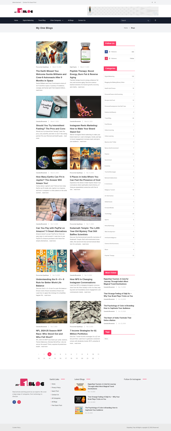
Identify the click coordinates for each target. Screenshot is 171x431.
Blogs (133, 28)
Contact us (81, 20)
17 (66, 358)
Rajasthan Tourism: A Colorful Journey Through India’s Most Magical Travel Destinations (116, 281)
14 (49, 358)
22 (93, 358)
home (53, 384)
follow (132, 58)
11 (98, 354)
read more (39, 90)
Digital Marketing (28, 20)
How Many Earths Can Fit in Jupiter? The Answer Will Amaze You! (50, 180)
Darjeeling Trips (131, 427)
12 (38, 358)
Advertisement (16, 2)
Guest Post (55, 391)
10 (93, 354)
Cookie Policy (16, 427)
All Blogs (70, 20)
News (106, 338)
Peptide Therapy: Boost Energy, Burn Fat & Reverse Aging (84, 74)
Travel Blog (41, 20)
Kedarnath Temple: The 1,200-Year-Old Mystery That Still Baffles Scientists (85, 231)
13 (44, 358)
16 (60, 358)
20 (82, 358)
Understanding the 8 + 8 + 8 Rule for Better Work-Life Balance (50, 282)
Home (16, 20)
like (133, 51)
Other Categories (55, 20)
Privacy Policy (56, 387)
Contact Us (55, 395)
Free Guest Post (56, 405)
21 (87, 358)
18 (71, 358)
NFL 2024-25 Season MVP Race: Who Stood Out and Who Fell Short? (49, 333)
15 (55, 358)
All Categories (55, 398)
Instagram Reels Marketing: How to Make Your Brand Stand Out (84, 128)
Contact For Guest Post (29, 2)
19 (76, 358)
